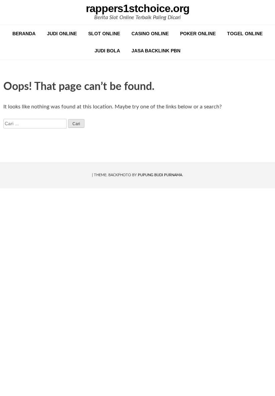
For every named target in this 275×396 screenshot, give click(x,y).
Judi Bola (107, 50)
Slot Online (104, 33)
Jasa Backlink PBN (155, 50)
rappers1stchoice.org (137, 8)
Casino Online (150, 33)
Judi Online (62, 33)
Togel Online (245, 33)
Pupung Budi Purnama (160, 175)
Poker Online (198, 33)
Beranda (24, 33)
